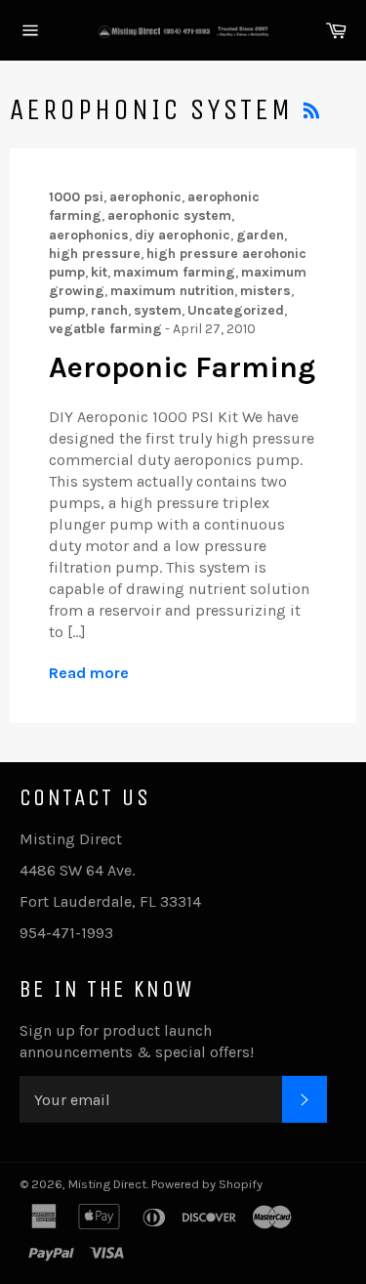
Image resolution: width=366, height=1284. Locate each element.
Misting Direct (107, 1184)
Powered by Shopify (207, 1184)
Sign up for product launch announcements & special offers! (137, 1041)
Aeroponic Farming (182, 367)
